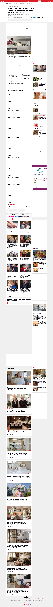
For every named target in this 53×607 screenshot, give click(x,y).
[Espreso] (19, 600)
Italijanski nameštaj (17, 211)
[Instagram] (26, 604)
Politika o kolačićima (30, 602)
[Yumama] (36, 600)
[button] (30, 17)
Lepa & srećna (12, 204)
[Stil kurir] (23, 600)
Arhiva (40, 602)
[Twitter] (22, 604)
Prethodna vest (11, 206)
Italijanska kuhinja (10, 211)
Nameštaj (22, 211)
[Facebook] (20, 604)
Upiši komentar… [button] (11, 303)
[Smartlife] (29, 600)
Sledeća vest (26, 206)
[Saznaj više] (45, 63)
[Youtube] (28, 604)
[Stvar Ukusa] (40, 600)
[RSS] (32, 604)
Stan (11, 5)
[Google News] (30, 604)
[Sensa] (33, 600)
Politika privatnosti (36, 602)
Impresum (17, 602)
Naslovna (9, 5)
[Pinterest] (24, 604)
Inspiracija (14, 5)
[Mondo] (15, 600)
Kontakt (26, 602)
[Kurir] (12, 600)
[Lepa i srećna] (3, 1)
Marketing (13, 602)
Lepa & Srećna (23, 57)
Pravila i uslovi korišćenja (22, 602)
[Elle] (21, 600)
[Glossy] (26, 600)
